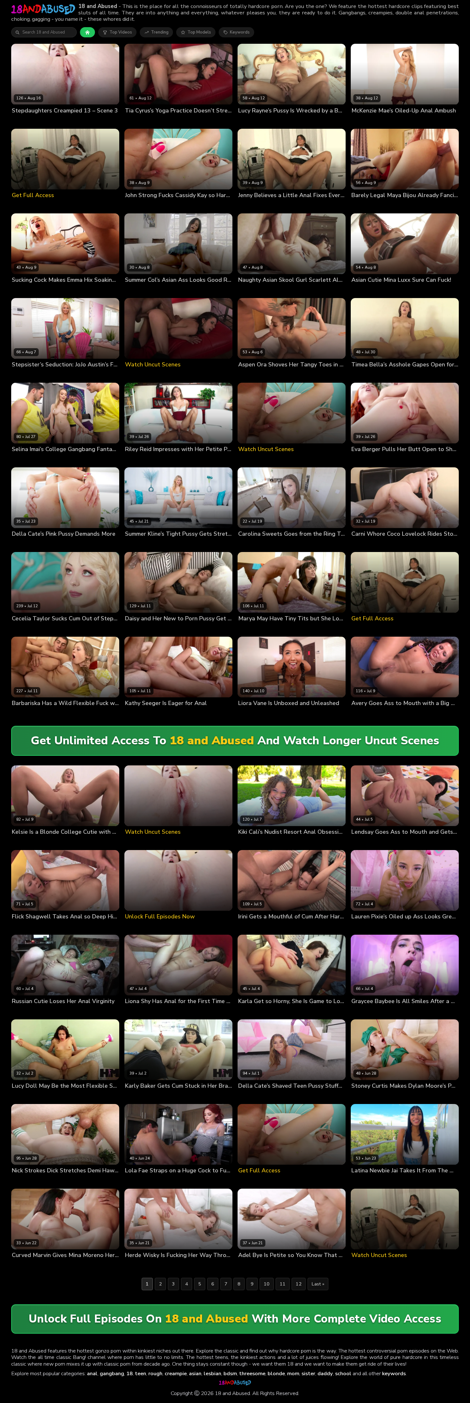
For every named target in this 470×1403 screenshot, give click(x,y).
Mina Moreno (56, 1266)
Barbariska (23, 714)
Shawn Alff (267, 842)
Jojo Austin (23, 375)
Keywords (240, 32)
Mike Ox (44, 375)
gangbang (112, 1373)
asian (195, 1373)
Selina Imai (23, 460)
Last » (318, 1284)
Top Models (199, 32)
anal (92, 1373)
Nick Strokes (51, 121)
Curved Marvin (26, 1266)
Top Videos (120, 32)
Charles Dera (391, 927)
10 (267, 1284)
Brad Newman (58, 629)
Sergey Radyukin (393, 460)
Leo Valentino (66, 460)
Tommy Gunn (389, 206)
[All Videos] (87, 32)
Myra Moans (24, 121)
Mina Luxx (361, 291)
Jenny (243, 206)
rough (155, 1373)
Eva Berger (362, 460)
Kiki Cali (246, 842)
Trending (159, 32)
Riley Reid (135, 460)
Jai (353, 1181)
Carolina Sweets (255, 545)
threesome (252, 1373)
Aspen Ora (249, 375)
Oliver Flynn (164, 291)
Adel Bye (247, 1266)
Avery (357, 714)
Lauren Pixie (363, 927)
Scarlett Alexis (253, 291)
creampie (176, 1373)
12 (299, 1284)
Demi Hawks (24, 1181)
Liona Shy (135, 1012)
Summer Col (137, 291)
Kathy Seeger (139, 714)
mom (293, 1373)
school (343, 1373)
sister (308, 1373)
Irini (241, 927)
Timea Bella (363, 375)
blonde (276, 1373)
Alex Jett (164, 545)
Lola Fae (133, 1181)
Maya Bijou (362, 206)
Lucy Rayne (250, 121)
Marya (244, 629)
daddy (325, 1373)
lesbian (212, 1373)
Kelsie (18, 842)
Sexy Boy (164, 714)
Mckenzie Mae (365, 121)
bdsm (230, 1373)
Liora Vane (249, 714)
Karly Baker (136, 1097)
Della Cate (23, 545)
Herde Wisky (138, 1266)
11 (283, 1284)
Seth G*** (46, 545)
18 (129, 1373)
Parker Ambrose (98, 460)
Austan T (271, 714)
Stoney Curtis (397, 545)
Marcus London (49, 291)
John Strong (163, 206)
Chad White (282, 291)
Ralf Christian (266, 629)
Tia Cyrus (135, 121)
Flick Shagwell (27, 927)
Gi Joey (43, 460)
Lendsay (359, 842)
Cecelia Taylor (26, 629)
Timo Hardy (150, 629)
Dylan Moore (364, 1097)
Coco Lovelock (366, 545)
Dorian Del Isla (397, 121)
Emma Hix (22, 291)
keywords (394, 1373)
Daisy (130, 629)
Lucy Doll (21, 1097)
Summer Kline (139, 545)
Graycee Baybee (368, 1012)
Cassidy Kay (137, 206)
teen (140, 1373)
